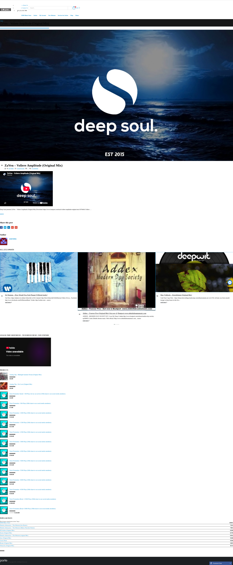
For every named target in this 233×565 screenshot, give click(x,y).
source (2, 214)
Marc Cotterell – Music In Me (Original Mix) (176, 295)
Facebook (1, 227)
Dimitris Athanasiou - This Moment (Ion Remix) (13, 525)
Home (77, 15)
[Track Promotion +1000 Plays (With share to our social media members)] (4, 415)
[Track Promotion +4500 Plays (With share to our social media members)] (4, 453)
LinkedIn (8, 227)
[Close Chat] (230, 563)
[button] (114, 324)
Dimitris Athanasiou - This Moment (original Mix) (14, 535)
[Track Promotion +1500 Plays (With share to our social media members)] (4, 424)
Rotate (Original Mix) (6, 543)
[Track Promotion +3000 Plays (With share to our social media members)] (4, 444)
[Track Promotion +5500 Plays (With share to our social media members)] (4, 472)
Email (16, 227)
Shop (71, 15)
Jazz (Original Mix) (5, 538)
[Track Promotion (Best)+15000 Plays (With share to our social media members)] (4, 510)
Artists (35, 15)
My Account (42, 15)
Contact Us (25, 8)
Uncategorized (20, 168)
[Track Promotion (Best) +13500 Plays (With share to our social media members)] (4, 501)
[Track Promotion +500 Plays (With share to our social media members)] (4, 405)
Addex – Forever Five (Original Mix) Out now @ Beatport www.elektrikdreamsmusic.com (37, 313)
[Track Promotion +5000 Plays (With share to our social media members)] (4, 463)
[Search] (70, 8)
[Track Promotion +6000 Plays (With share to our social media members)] (4, 482)
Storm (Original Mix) (6, 533)
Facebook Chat (217, 563)
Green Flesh (3, 540)
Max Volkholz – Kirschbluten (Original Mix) (98, 295)
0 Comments (35, 168)
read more (8, 320)
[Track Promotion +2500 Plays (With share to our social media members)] (4, 434)
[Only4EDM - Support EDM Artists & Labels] (5, 9)
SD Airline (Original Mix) (7, 530)
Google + (12, 227)
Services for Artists (63, 15)
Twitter (5, 227)
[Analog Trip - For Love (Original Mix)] (4, 386)
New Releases (52, 15)
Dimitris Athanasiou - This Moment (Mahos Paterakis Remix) (17, 528)
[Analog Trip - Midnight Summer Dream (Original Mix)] (4, 377)
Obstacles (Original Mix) (7, 545)
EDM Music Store (26, 15)
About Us (25, 5)
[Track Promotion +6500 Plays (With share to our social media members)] (4, 491)
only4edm (11, 168)
